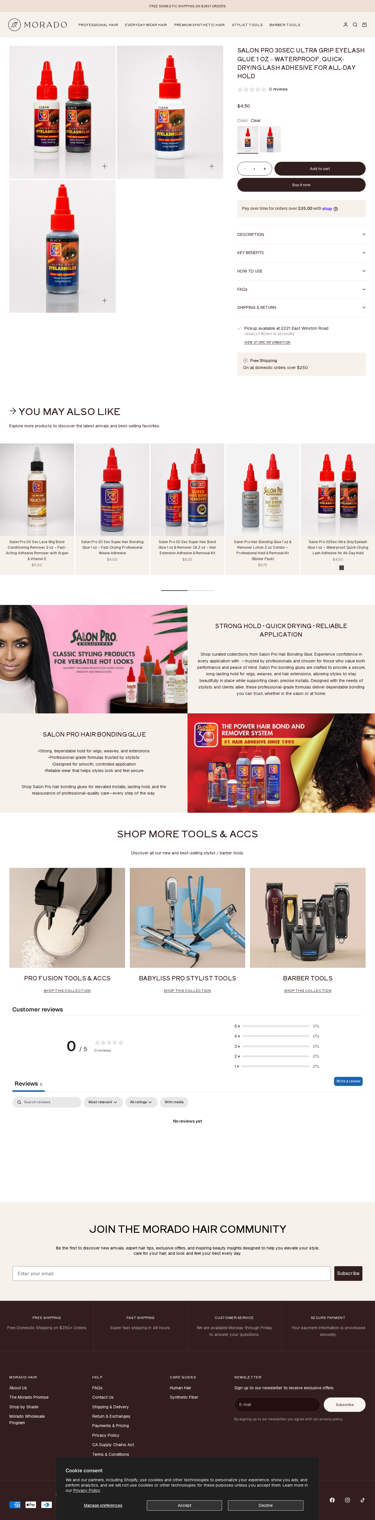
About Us (18, 1387)
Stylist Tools (247, 24)
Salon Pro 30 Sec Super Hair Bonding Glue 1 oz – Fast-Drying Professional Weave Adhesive (112, 548)
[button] (276, 1026)
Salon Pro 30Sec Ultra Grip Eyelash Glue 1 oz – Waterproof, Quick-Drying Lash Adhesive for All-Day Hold (338, 548)
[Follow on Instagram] (347, 1500)
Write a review (348, 1081)
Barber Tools (285, 24)
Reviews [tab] (28, 1083)
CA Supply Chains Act (113, 1444)
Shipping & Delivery (110, 1407)
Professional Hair (98, 24)
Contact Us (103, 1397)
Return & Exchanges (111, 1416)
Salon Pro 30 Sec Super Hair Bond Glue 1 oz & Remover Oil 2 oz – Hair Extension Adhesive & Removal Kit (187, 548)
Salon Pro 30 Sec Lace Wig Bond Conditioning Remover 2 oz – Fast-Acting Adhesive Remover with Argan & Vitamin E (37, 551)
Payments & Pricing (110, 1425)
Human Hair (180, 1387)
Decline (266, 1505)
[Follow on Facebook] (332, 1500)
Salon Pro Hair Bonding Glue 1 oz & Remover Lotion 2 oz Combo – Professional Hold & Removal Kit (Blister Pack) (262, 551)
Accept (184, 1505)
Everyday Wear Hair (146, 24)
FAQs (97, 1387)
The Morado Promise (29, 1397)
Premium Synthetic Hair (199, 24)
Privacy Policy (86, 1490)
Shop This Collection (67, 990)
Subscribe (348, 1273)
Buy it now (301, 184)
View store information (267, 342)
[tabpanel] (187, 1141)
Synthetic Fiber (184, 1397)
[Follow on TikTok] (363, 1500)
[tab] (65, 411)
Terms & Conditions (110, 1454)
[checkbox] (174, 1102)
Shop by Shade (23, 1407)
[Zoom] (104, 166)
